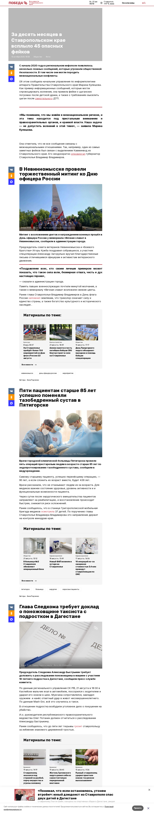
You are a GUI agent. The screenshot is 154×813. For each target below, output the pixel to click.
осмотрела (47, 511)
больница (39, 589)
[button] (24, 795)
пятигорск (25, 589)
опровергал (78, 153)
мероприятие (68, 373)
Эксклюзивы (128, 3)
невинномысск (27, 373)
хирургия (53, 589)
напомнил (35, 298)
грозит (78, 726)
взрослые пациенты (71, 589)
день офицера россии (48, 373)
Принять (138, 808)
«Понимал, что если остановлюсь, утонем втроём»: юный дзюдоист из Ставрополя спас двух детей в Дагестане (75, 794)
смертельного (44, 98)
